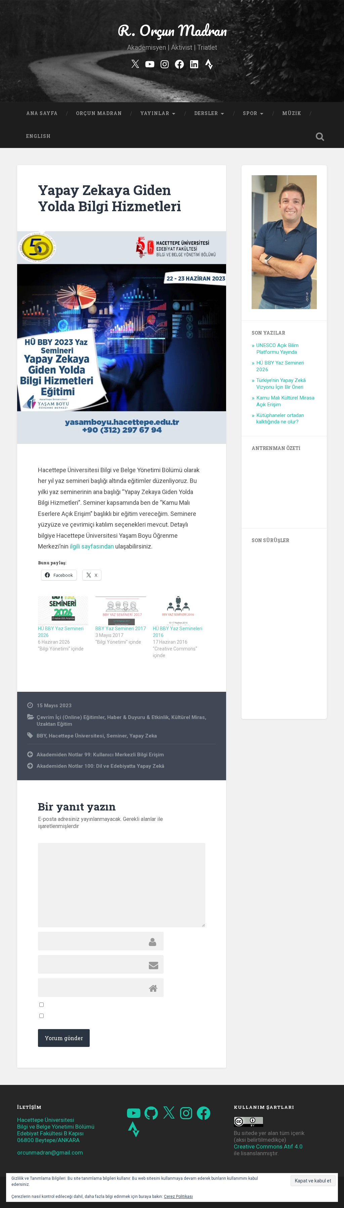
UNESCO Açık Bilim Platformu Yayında (277, 348)
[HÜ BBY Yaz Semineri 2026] (63, 610)
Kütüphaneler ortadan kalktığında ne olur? (280, 418)
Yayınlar (154, 113)
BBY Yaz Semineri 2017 (120, 628)
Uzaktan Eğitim (54, 724)
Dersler (206, 113)
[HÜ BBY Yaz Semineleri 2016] (178, 610)
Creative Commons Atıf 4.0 (268, 1146)
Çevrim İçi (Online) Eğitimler (70, 717)
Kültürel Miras (188, 717)
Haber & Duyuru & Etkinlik (138, 717)
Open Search (320, 136)
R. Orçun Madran (172, 30)
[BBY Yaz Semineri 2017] (120, 610)
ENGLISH (38, 136)
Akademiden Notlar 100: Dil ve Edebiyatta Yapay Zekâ (100, 766)
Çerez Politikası (178, 1196)
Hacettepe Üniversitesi (76, 736)
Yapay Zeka (143, 736)
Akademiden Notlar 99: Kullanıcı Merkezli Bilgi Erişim (100, 755)
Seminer (116, 736)
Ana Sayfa (42, 113)
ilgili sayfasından (92, 546)
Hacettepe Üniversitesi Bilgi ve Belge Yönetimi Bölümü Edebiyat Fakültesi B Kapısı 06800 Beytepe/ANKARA (55, 1130)
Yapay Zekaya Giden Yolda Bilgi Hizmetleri (109, 198)
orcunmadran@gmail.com (50, 1152)
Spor (250, 113)
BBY (41, 736)
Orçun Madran (99, 113)
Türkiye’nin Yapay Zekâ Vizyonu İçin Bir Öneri (281, 383)
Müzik (291, 113)
